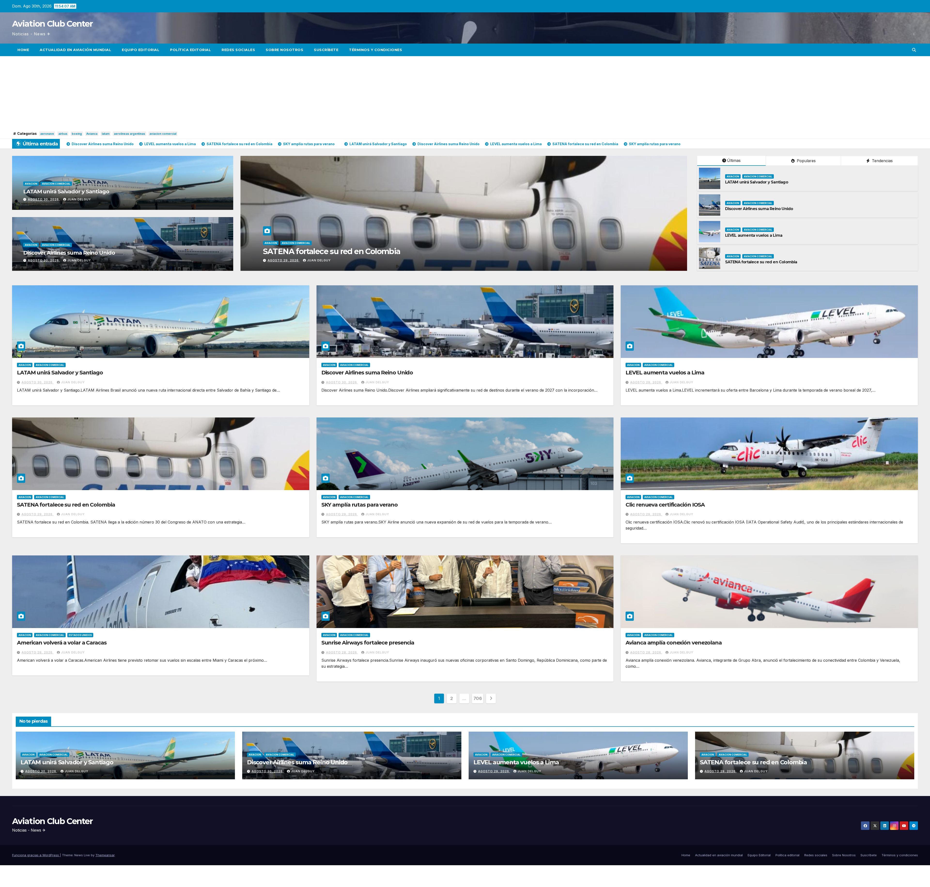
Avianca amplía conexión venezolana (674, 642)
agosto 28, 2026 (38, 652)
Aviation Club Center (52, 24)
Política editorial (190, 50)
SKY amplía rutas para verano (359, 504)
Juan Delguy (79, 199)
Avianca (91, 134)
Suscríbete (326, 50)
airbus (62, 134)
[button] (914, 49)
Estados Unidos (80, 635)
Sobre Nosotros (284, 50)
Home (23, 50)
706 (477, 698)
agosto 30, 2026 (44, 199)
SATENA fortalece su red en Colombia (761, 262)
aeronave (47, 134)
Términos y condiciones (375, 50)
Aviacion (31, 183)
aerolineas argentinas (129, 134)
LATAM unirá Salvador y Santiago (66, 191)
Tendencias (882, 160)
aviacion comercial (162, 134)
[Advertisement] (465, 94)
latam (105, 134)
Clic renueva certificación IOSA (665, 504)
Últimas (734, 160)
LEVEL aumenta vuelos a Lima (753, 235)
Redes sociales (238, 50)
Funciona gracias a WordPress (36, 855)
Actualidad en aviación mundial (75, 50)
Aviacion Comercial (56, 183)
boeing (77, 134)
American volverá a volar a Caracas (62, 642)
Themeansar (105, 855)
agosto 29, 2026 (646, 382)
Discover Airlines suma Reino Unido (69, 253)
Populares (806, 160)
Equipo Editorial (140, 50)
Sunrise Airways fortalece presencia (367, 642)
